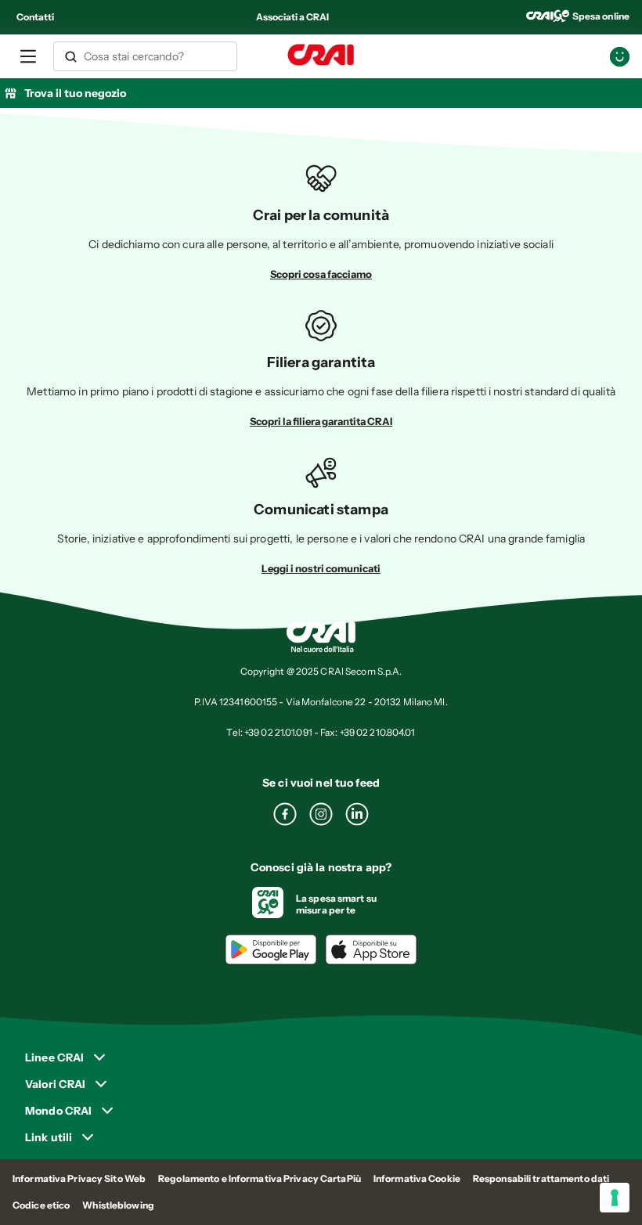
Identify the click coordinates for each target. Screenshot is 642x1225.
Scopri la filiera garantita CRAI (321, 421)
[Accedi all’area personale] (619, 57)
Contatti (35, 17)
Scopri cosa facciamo (321, 274)
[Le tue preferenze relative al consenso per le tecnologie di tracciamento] (614, 1197)
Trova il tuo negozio (75, 93)
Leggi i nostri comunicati (321, 568)
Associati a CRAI (292, 17)
